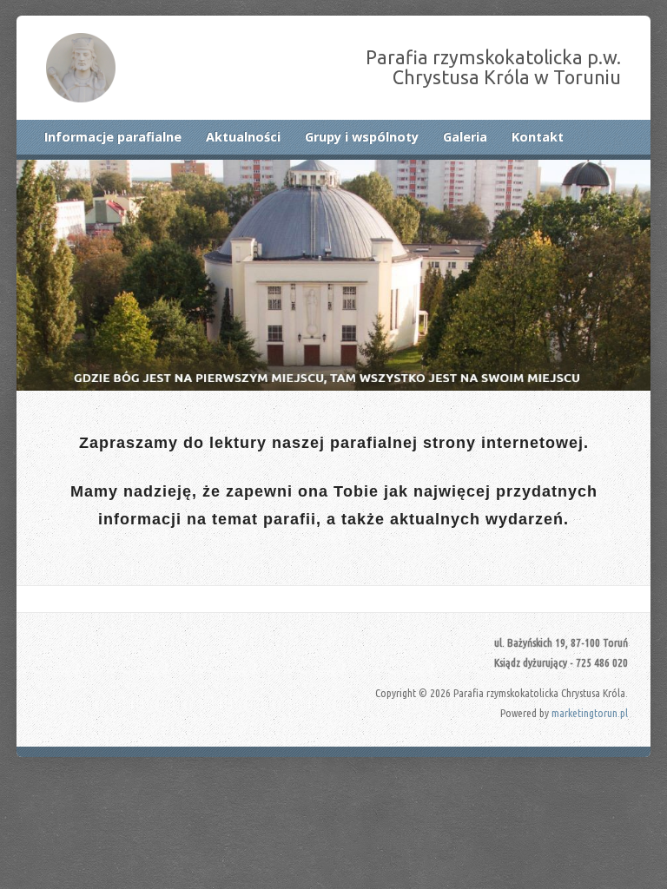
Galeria (465, 136)
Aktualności (243, 136)
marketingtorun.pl (589, 713)
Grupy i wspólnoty (362, 136)
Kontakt (538, 136)
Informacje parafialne (113, 136)
